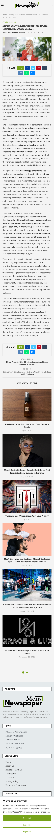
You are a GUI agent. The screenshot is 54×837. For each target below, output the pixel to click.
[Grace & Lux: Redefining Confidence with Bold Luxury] (27, 631)
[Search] (51, 5)
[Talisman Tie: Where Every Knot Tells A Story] (27, 496)
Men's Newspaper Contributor (14, 32)
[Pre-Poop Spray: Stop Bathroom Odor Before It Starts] (27, 405)
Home (5, 15)
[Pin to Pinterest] (38, 68)
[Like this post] (21, 68)
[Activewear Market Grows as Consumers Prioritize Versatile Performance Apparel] (27, 585)
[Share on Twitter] (33, 68)
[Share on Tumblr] (44, 68)
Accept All (27, 818)
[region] (27, 817)
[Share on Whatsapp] (26, 73)
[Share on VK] (20, 73)
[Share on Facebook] (27, 68)
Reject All (27, 832)
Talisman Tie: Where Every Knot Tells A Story (27, 516)
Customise (27, 825)
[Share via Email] (32, 73)
